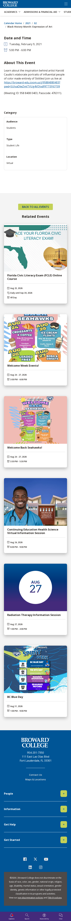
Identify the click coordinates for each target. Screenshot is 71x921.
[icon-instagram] (41, 867)
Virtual (9, 163)
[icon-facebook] (25, 859)
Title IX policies (55, 897)
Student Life (12, 145)
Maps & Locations (35, 779)
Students (11, 127)
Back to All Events (35, 207)
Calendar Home (13, 23)
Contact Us (35, 774)
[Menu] (65, 3)
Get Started (34, 840)
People (34, 793)
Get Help (34, 824)
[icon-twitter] (35, 859)
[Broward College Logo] (10, 4)
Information (34, 809)
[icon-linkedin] (30, 867)
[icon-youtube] (46, 859)
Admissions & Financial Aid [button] (40, 11)
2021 (28, 23)
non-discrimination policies (30, 897)
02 (35, 23)
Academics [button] (10, 11)
